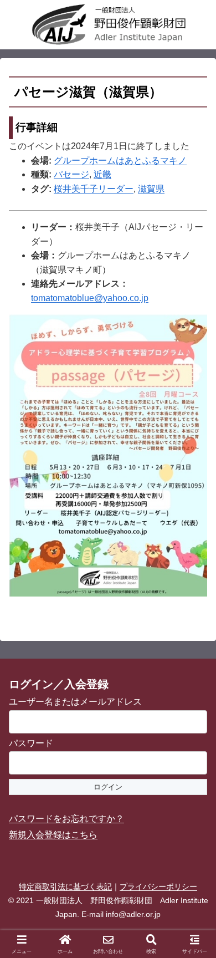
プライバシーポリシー (158, 886)
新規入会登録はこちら (53, 834)
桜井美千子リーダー (93, 188)
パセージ (71, 174)
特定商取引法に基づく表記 (65, 886)
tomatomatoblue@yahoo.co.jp (89, 298)
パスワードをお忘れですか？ (66, 818)
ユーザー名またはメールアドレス (75, 701)
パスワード (31, 743)
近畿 (102, 174)
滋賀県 (151, 188)
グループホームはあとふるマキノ (120, 160)
